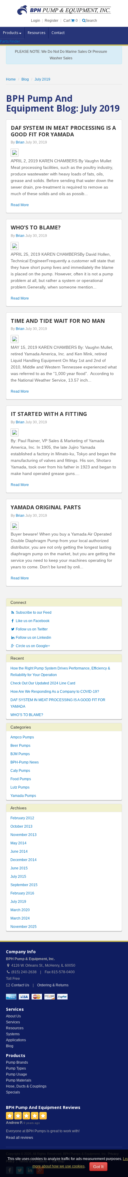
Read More (20, 205)
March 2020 (20, 910)
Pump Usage (16, 1074)
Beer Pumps (20, 745)
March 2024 (20, 918)
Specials (13, 1092)
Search (91, 20)
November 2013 (23, 835)
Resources (36, 32)
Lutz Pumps (19, 787)
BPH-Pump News (24, 762)
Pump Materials (18, 1080)
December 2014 (23, 860)
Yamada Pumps (23, 796)
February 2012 (22, 818)
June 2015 (19, 868)
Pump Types (16, 1068)
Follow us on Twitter (31, 629)
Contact (58, 32)
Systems (13, 1034)
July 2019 (18, 902)
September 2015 (24, 885)
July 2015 (18, 876)
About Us (13, 1016)
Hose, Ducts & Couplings (26, 1086)
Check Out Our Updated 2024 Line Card (42, 683)
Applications (16, 1040)
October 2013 (21, 826)
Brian (20, 142)
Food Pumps (20, 779)
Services (13, 1022)
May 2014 (18, 843)
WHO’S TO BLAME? (26, 715)
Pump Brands (17, 1062)
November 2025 (23, 927)
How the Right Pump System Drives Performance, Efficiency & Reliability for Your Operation (60, 671)
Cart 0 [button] (70, 20)
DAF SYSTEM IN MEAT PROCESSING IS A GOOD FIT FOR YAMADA (57, 703)
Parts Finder (10, 41)
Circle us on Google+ (32, 646)
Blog (9, 1046)
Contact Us (20, 985)
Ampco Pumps (22, 737)
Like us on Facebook (32, 621)
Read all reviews (19, 1138)
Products (11, 32)
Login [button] (35, 20)
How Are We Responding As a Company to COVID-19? (54, 691)
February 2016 (22, 893)
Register (51, 20)
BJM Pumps (20, 754)
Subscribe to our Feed (33, 612)
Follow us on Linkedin (33, 637)
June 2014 (19, 851)
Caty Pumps (20, 771)
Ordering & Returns (52, 985)
